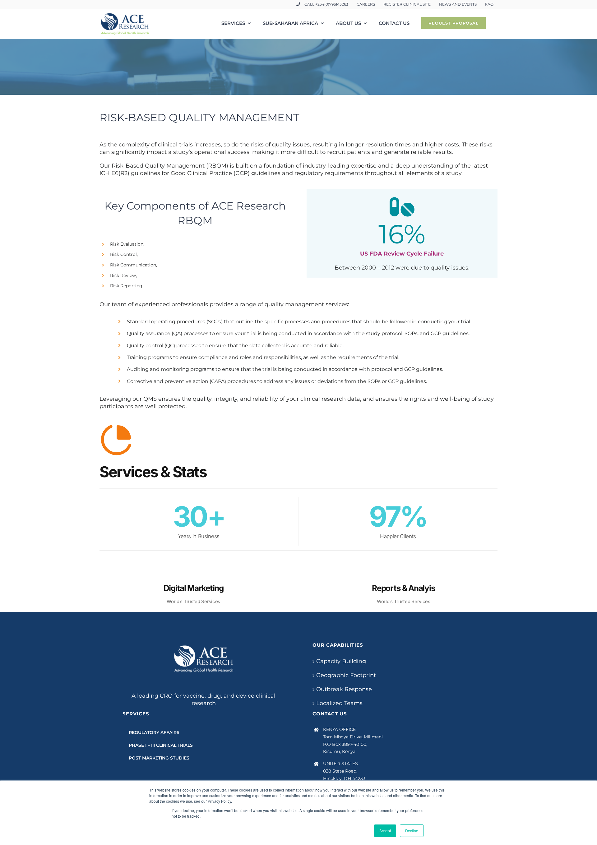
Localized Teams (339, 703)
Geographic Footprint (346, 675)
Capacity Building (341, 661)
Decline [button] (411, 830)
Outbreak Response (344, 689)
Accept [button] (385, 830)
